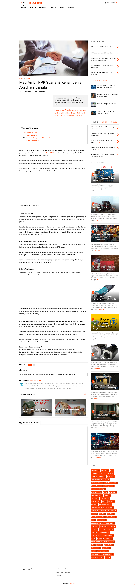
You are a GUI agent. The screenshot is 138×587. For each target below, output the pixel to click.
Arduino (101, 476)
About (59, 569)
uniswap (93, 557)
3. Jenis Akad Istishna (32, 140)
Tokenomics (100, 520)
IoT (103, 501)
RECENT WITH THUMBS (99, 80)
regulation (105, 548)
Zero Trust (94, 526)
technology (103, 551)
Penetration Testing (96, 507)
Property (43, 7)
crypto (93, 532)
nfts (92, 545)
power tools (107, 545)
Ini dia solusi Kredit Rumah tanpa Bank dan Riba (70, 113)
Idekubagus (35, 2)
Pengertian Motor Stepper (103, 358)
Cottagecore (108, 486)
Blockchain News (111, 483)
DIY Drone (112, 492)
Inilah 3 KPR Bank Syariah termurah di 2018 (68, 116)
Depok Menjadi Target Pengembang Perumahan (70, 110)
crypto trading (95, 535)
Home (24, 7)
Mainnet (93, 504)
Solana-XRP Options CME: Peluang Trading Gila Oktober (103, 444)
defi (92, 538)
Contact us (68, 569)
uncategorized (107, 554)
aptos (111, 526)
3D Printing (94, 470)
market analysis (95, 541)
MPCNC (110, 501)
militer (105, 541)
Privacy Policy (59, 572)
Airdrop (109, 473)
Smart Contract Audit (97, 517)
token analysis (95, 554)
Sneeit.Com (72, 583)
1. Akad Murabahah (31, 135)
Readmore (99, 191)
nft (111, 541)
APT (102, 473)
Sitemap (59, 575)
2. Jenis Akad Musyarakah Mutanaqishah (38, 138)
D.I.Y (33, 7)
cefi (110, 529)
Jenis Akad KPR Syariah (30, 133)
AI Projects (94, 473)
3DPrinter (104, 470)
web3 (106, 557)
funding (99, 538)
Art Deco (109, 476)
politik (99, 545)
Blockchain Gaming (96, 483)
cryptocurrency (107, 535)
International (95, 501)
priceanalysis (95, 548)
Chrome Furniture (96, 486)
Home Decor (103, 498)
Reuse (112, 510)
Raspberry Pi (103, 510)
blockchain (102, 529)
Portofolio (109, 507)
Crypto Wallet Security (97, 489)
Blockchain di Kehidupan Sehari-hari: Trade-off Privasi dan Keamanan (104, 237)
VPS (62, 7)
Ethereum (94, 498)
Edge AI (106, 495)
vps (101, 557)
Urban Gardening (96, 523)
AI (110, 470)
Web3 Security (108, 523)
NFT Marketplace (104, 504)
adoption (103, 526)
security (93, 551)
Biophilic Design (95, 479)
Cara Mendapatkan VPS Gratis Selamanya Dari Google (102, 326)
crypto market (103, 532)
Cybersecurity (95, 492)
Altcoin (93, 476)
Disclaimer (68, 572)
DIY (104, 492)
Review (54, 7)
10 (94, 438)
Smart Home (110, 517)
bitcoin (93, 529)
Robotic (101, 514)
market (108, 538)
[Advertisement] (69, 23)
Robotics (109, 514)
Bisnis (28, 78)
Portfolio (71, 7)
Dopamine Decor (96, 495)
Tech (92, 520)
